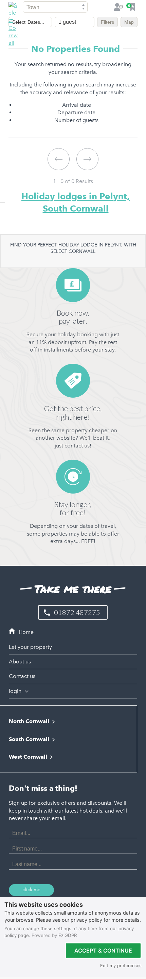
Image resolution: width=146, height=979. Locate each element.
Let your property (30, 647)
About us (20, 661)
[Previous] (59, 159)
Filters (107, 22)
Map (129, 22)
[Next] (87, 159)
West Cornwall (28, 757)
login (16, 691)
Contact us (22, 676)
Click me (31, 890)
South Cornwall (29, 739)
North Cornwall (29, 721)
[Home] (73, 632)
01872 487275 (77, 612)
